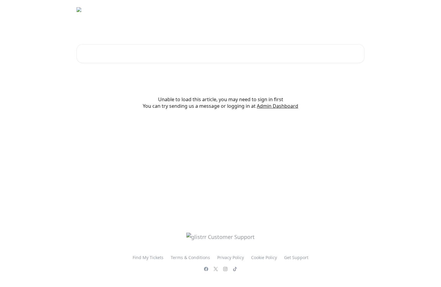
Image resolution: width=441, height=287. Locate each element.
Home (267, 10)
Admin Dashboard (277, 106)
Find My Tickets (296, 10)
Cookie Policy (264, 257)
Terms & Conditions (340, 10)
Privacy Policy (230, 257)
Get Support (296, 257)
